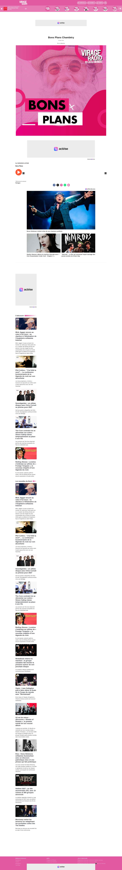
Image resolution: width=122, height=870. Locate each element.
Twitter (17, 862)
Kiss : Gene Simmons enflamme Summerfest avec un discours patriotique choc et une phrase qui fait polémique (25, 758)
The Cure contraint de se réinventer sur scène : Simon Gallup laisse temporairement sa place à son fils (25, 434)
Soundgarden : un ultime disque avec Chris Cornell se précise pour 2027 (25, 405)
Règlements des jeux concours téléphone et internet (91, 863)
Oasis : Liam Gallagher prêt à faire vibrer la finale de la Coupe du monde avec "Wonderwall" (25, 691)
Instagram (18, 863)
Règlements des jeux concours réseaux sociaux (90, 860)
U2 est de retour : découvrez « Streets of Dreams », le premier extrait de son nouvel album (24, 721)
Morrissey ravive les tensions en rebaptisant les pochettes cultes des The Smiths (25, 822)
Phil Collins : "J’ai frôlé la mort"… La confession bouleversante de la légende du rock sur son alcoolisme (25, 374)
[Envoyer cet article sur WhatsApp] (64, 185)
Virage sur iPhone (51, 860)
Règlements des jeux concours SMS (87, 862)
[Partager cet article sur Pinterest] (61, 185)
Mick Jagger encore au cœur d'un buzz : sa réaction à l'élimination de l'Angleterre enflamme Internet (25, 336)
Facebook (18, 860)
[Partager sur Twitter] (57, 185)
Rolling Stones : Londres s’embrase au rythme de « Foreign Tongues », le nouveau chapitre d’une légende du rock (25, 466)
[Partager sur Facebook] (53, 185)
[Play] (2, 9)
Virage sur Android (52, 862)
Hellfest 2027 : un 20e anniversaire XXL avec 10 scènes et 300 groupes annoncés (25, 791)
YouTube (17, 865)
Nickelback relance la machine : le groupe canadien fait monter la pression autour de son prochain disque (24, 663)
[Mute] (26, 9)
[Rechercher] (105, 2)
